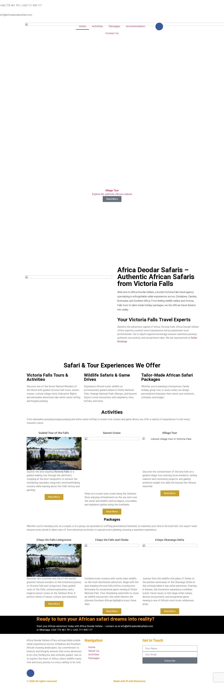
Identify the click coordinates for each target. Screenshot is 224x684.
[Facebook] (159, 26)
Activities (97, 26)
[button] (4, 219)
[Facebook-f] (30, 673)
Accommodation (135, 26)
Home (82, 26)
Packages (114, 26)
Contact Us (112, 33)
